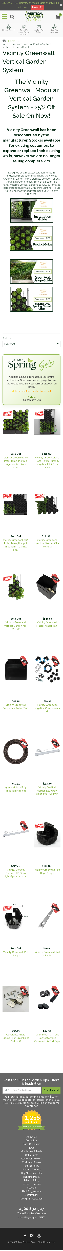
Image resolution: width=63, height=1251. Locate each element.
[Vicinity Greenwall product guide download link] (31, 238)
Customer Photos (31, 1162)
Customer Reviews (31, 1158)
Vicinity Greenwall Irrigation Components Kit (47, 708)
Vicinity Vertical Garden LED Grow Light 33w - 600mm (47, 790)
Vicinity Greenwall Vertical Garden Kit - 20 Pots (15, 625)
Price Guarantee (31, 1144)
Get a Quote (31, 1155)
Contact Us (31, 1140)
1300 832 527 (31, 1208)
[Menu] (4, 16)
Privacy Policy (31, 1180)
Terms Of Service (31, 1184)
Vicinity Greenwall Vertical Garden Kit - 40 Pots (47, 543)
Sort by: (7, 338)
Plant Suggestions (31, 1191)
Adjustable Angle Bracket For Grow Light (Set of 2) (16, 1038)
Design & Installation (31, 1198)
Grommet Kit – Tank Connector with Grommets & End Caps (47, 1038)
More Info (37, 7)
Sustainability (31, 1195)
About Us (32, 1136)
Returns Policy (31, 1166)
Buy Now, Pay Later (31, 1173)
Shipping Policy (31, 1176)
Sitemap (31, 1187)
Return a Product (32, 1169)
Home (11, 41)
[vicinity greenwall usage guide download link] (31, 271)
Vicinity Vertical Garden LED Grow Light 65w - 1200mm (15, 873)
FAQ (31, 1147)
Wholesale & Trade (31, 1151)
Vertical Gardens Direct (26, 1242)
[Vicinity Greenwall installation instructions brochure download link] (31, 210)
